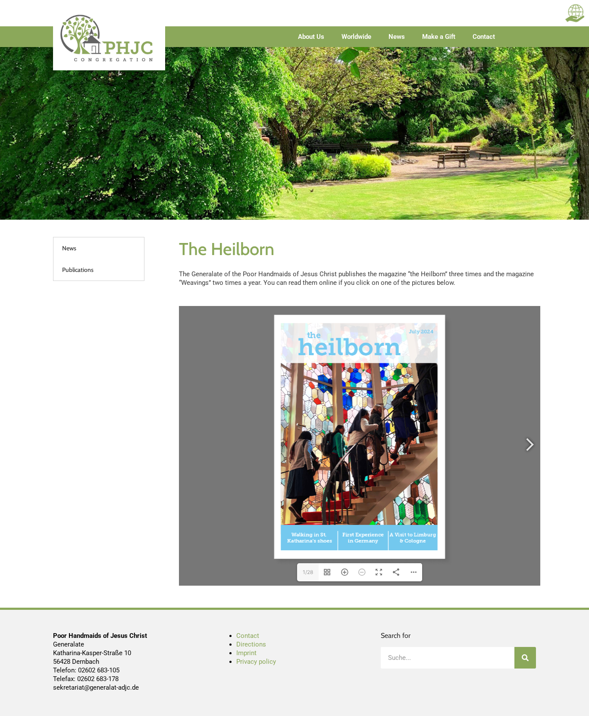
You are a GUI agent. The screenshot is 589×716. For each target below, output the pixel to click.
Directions (251, 644)
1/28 (308, 572)
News (396, 37)
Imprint (246, 653)
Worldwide (356, 37)
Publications (78, 270)
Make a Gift (438, 37)
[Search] (525, 658)
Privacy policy (256, 662)
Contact (484, 37)
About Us (311, 37)
